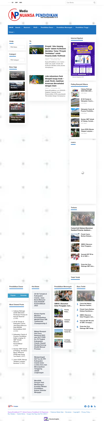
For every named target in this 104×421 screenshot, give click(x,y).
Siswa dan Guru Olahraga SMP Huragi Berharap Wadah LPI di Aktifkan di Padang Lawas (88, 265)
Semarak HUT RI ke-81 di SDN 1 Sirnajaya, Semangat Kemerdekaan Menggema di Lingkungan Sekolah (87, 255)
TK (60, 58)
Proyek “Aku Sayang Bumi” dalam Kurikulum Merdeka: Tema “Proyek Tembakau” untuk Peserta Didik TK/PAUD (55, 51)
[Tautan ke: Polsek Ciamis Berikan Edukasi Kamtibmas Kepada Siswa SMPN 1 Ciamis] (75, 237)
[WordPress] (88, 406)
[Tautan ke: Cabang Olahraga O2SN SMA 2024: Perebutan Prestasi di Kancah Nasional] (75, 92)
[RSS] (95, 406)
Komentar (24, 295)
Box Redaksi (11, 414)
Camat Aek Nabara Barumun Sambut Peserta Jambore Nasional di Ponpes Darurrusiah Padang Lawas (82, 229)
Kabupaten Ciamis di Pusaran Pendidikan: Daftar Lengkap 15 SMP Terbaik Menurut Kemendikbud (87, 110)
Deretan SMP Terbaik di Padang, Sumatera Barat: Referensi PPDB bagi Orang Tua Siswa (88, 120)
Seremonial (56, 58)
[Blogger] (91, 406)
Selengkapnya (49, 67)
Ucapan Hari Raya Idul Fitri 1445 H (37, 414)
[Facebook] (85, 406)
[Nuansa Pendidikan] (33, 15)
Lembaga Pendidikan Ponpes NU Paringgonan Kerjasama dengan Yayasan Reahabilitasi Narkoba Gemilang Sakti (68, 341)
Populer (13, 295)
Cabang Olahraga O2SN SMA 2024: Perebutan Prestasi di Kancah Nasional (87, 90)
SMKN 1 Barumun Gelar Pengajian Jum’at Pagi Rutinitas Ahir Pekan (87, 245)
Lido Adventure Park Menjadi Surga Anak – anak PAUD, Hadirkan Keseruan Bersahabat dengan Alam (54, 81)
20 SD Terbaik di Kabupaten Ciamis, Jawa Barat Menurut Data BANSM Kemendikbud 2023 (87, 100)
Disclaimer (68, 412)
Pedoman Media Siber (57, 412)
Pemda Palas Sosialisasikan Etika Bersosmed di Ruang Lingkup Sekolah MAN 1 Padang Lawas (68, 311)
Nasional (47, 58)
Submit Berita (21, 414)
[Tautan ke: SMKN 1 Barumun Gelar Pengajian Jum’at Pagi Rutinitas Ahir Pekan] (75, 247)
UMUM (47, 59)
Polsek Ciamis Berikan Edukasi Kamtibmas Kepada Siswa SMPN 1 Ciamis (87, 235)
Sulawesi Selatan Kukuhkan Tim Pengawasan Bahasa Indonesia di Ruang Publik (68, 321)
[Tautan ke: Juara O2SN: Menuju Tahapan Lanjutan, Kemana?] (75, 132)
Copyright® (76, 412)
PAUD (51, 58)
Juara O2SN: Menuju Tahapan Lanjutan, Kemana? (87, 130)
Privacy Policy (86, 412)
